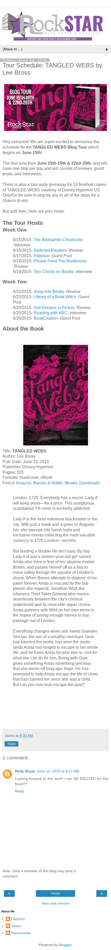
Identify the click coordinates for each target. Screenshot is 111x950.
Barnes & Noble (47, 483)
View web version (55, 903)
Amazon (23, 483)
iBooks (71, 483)
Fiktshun (18, 919)
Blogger (65, 945)
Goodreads (89, 483)
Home (55, 893)
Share (11, 744)
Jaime (16, 926)
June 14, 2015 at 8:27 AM (58, 771)
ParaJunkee (21, 933)
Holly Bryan (25, 771)
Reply (19, 791)
